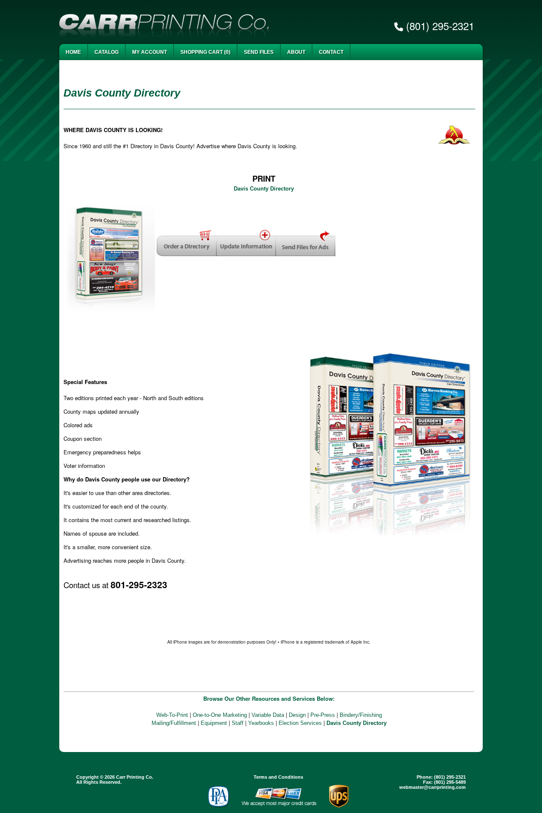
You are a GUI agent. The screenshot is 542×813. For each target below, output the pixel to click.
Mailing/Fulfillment (174, 723)
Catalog (106, 52)
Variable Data (268, 715)
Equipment (214, 723)
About (296, 52)
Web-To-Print (172, 715)
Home (73, 52)
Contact (331, 52)
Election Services (300, 723)
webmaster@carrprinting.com (432, 787)
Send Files (259, 52)
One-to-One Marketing (220, 715)
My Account (149, 52)
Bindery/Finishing (361, 715)
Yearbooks (261, 723)
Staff (237, 723)
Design (297, 715)
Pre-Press (322, 715)
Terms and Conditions (278, 777)
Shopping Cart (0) (205, 52)
